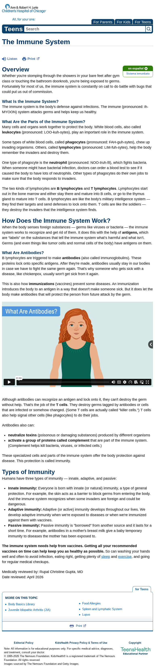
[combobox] (84, 29)
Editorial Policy (23, 642)
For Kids (123, 22)
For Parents (102, 22)
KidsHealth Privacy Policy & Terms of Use (81, 642)
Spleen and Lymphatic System (102, 609)
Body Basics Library (21, 604)
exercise (125, 557)
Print (31, 59)
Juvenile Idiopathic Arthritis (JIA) (29, 609)
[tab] (141, 589)
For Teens (143, 22)
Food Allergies (91, 603)
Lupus (86, 614)
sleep (105, 557)
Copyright (135, 642)
